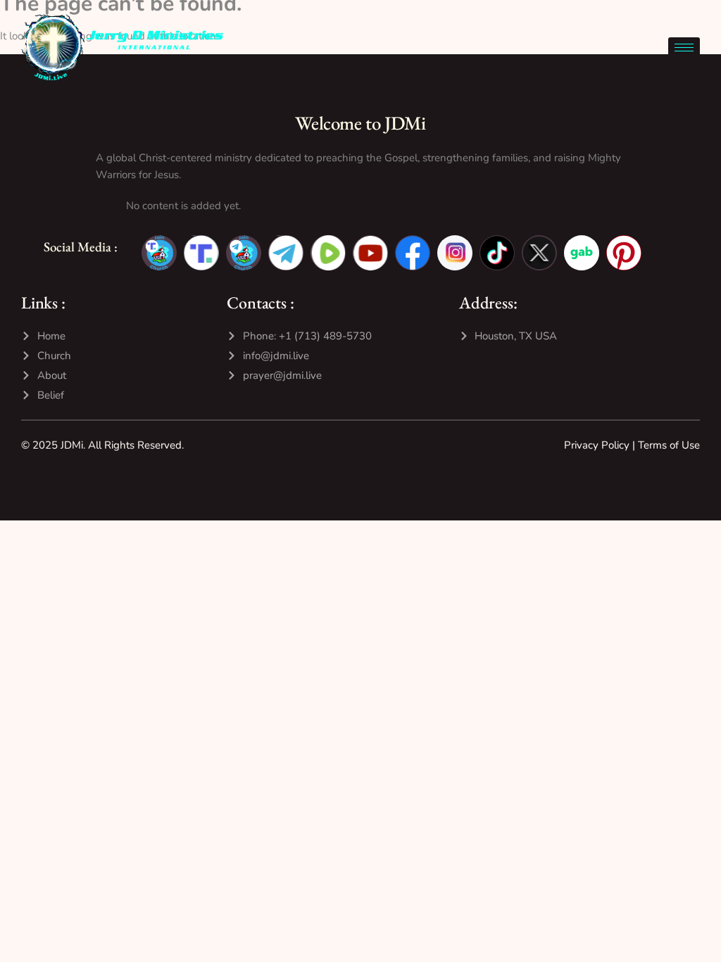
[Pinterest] (623, 252)
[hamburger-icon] (684, 47)
